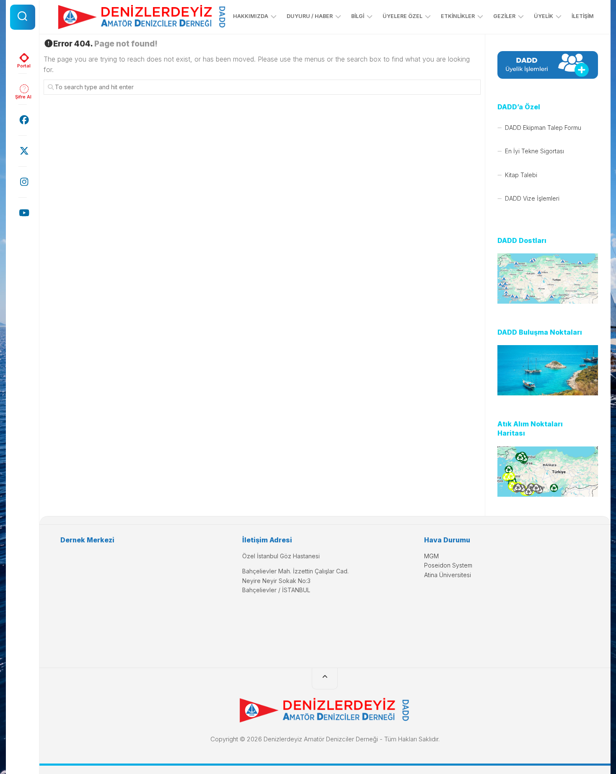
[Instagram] (22, 182)
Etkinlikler (458, 16)
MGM (431, 556)
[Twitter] (22, 151)
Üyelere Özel (402, 16)
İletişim (583, 16)
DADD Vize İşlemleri (532, 198)
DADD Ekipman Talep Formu (543, 127)
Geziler (504, 16)
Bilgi (357, 16)
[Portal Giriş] (22, 58)
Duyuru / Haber (310, 16)
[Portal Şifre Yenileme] (22, 89)
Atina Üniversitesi (447, 574)
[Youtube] (22, 213)
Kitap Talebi (521, 174)
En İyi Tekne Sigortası (534, 151)
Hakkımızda (250, 16)
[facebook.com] (22, 120)
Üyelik (543, 16)
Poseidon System (448, 565)
